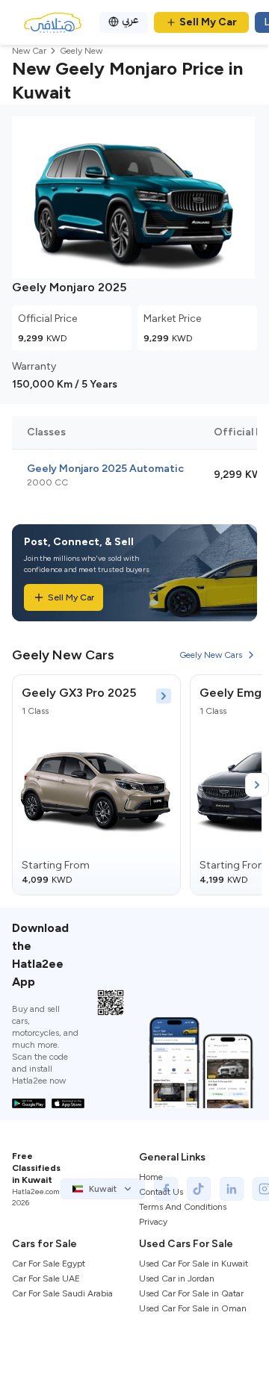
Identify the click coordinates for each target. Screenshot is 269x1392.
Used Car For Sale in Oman (193, 1308)
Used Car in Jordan (176, 1278)
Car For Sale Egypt (48, 1263)
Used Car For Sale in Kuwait (193, 1263)
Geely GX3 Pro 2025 (79, 693)
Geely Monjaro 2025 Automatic (105, 468)
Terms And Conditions (182, 1207)
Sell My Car (208, 22)
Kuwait (103, 1189)
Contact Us (161, 1192)
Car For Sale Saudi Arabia (62, 1293)
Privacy (153, 1222)
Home (151, 1177)
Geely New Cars (210, 655)
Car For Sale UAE (46, 1278)
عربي (130, 20)
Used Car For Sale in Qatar (191, 1293)
